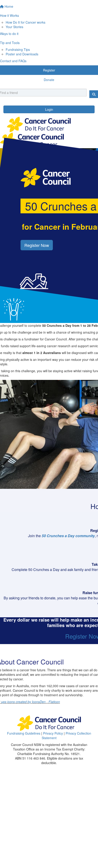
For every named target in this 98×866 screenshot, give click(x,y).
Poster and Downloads (22, 54)
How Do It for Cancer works (25, 22)
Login (49, 109)
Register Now (36, 245)
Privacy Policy (53, 733)
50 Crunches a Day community (68, 535)
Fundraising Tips (18, 49)
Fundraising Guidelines (23, 733)
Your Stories (14, 27)
